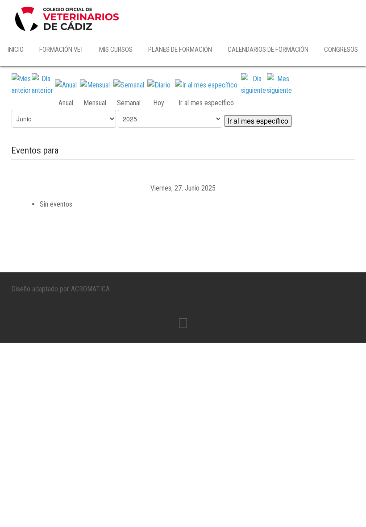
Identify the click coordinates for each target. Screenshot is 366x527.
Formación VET (61, 50)
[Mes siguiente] (279, 84)
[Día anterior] (42, 84)
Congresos (341, 50)
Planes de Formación (180, 50)
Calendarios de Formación (268, 50)
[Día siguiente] (253, 84)
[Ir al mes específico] (206, 84)
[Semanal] (128, 84)
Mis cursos (116, 50)
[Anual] (66, 84)
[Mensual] (95, 84)
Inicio (16, 50)
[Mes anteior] (21, 84)
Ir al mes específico (258, 121)
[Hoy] (159, 84)
